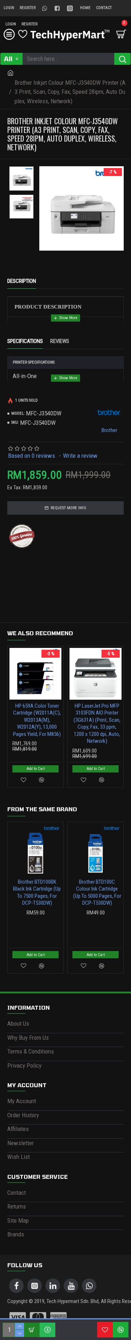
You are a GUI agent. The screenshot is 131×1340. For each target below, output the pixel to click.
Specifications (25, 341)
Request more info (68, 508)
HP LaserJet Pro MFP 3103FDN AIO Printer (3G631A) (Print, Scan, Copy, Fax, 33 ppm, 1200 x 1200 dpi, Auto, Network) (97, 724)
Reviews (59, 341)
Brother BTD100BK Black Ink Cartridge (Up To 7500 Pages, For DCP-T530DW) (37, 892)
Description (21, 281)
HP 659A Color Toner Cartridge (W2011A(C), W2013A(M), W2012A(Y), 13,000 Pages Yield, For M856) (37, 720)
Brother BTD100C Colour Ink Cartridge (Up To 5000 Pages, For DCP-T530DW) (97, 892)
